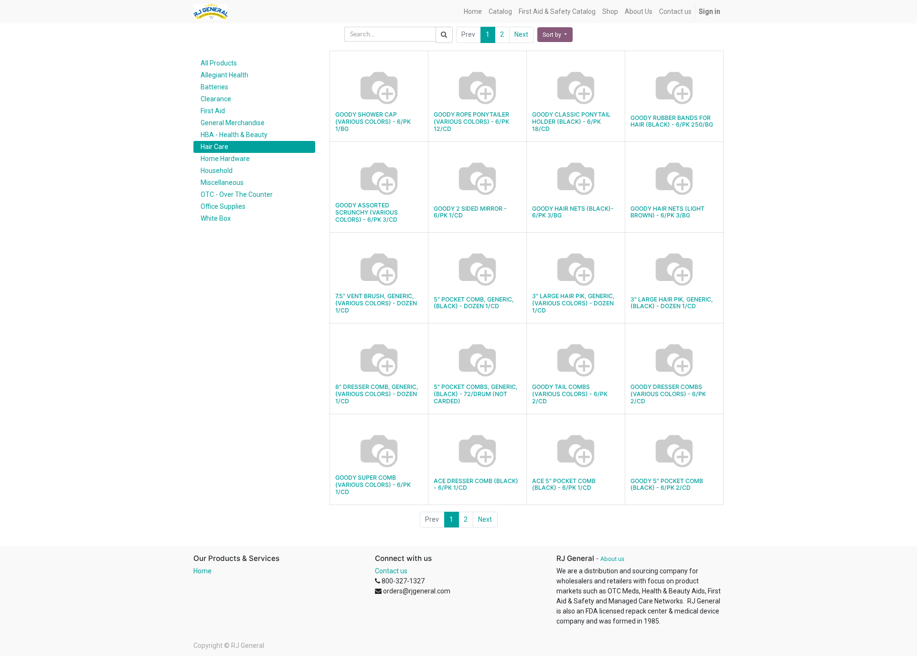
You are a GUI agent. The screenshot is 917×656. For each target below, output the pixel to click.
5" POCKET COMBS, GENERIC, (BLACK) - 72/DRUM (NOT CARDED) (476, 393)
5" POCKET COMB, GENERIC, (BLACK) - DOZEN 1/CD (474, 303)
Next (521, 34)
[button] (555, 34)
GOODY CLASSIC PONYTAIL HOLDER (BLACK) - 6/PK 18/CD (571, 121)
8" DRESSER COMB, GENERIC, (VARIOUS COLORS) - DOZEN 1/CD (376, 393)
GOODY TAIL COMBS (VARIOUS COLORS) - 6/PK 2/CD (570, 393)
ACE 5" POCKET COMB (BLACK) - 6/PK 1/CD (564, 484)
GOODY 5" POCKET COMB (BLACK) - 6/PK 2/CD (666, 484)
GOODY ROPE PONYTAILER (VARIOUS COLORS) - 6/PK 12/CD (471, 121)
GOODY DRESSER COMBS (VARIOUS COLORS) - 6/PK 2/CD (668, 393)
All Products (219, 63)
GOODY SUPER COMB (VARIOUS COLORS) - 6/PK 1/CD (373, 484)
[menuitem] (472, 11)
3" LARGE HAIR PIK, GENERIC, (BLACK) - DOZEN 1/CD (671, 303)
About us (612, 558)
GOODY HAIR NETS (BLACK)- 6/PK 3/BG (573, 212)
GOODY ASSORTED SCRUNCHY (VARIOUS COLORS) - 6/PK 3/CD (366, 212)
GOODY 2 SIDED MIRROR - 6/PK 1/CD (470, 212)
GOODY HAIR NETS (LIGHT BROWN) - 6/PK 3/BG (667, 212)
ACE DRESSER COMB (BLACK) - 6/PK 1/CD (476, 484)
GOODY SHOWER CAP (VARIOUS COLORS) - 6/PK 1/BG (373, 121)
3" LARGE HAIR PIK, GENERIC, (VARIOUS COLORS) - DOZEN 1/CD (573, 302)
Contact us (391, 571)
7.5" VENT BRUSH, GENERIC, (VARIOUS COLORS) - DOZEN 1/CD (376, 302)
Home (202, 571)
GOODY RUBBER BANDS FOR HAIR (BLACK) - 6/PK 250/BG (671, 121)
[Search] (444, 35)
